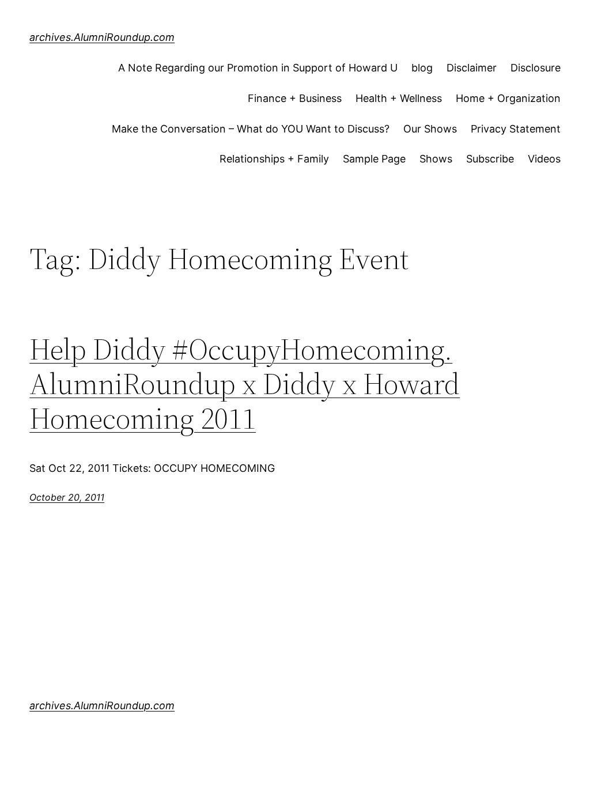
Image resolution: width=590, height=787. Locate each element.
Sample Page (374, 159)
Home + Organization (508, 98)
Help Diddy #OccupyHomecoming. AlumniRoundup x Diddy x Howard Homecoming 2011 (244, 383)
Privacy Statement (516, 129)
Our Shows (430, 129)
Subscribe (490, 159)
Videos (544, 159)
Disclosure (535, 68)
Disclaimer (472, 68)
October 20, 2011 (66, 497)
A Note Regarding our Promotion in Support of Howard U (258, 68)
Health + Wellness (398, 98)
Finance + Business (295, 98)
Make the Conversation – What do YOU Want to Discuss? (250, 129)
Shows (435, 159)
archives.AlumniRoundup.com (102, 37)
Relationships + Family (274, 159)
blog (422, 68)
